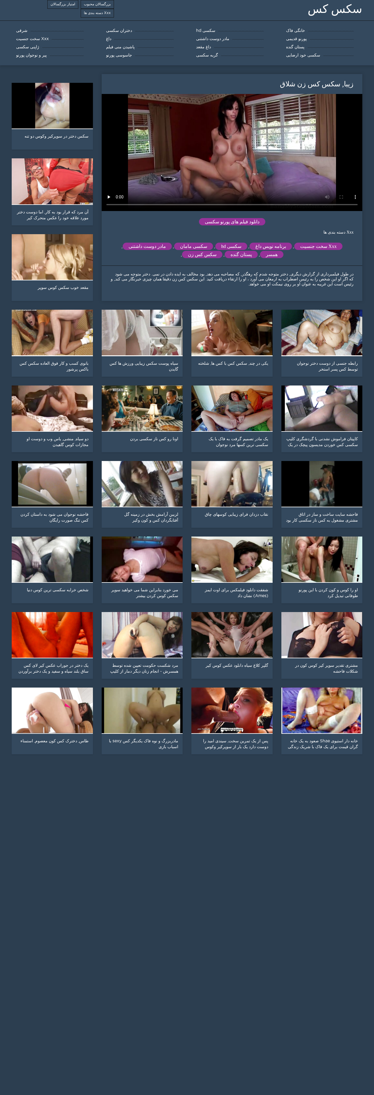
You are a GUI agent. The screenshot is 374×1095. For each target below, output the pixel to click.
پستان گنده (241, 254)
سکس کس (335, 9)
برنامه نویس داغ (270, 246)
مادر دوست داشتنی (147, 246)
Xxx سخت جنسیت (318, 246)
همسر (272, 254)
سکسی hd (231, 246)
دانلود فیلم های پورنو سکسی (232, 221)
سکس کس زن (202, 254)
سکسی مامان (193, 246)
